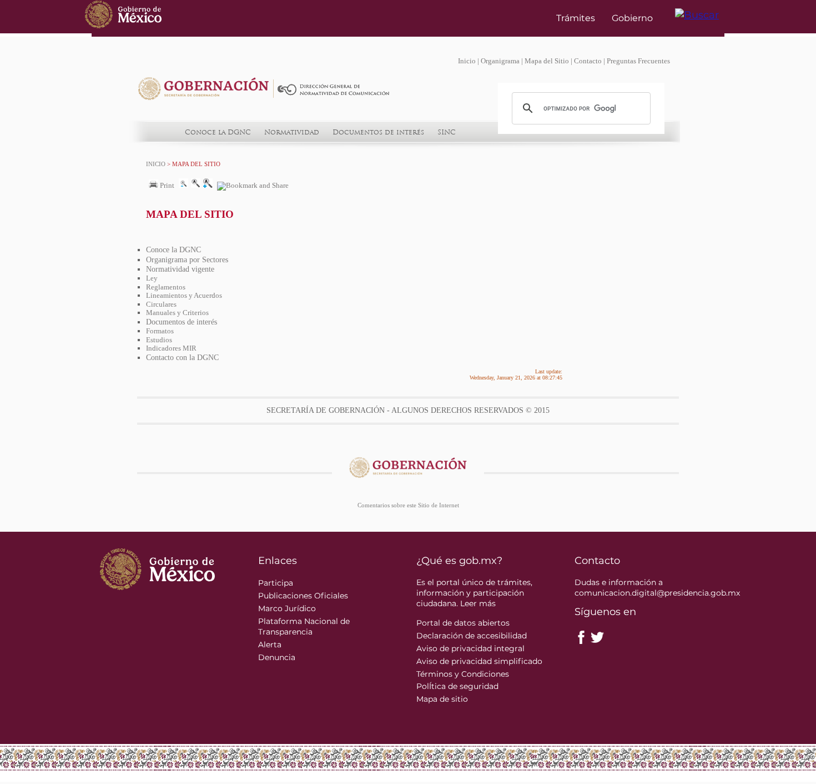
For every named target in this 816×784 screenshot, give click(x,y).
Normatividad (291, 132)
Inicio (467, 61)
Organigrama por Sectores (187, 259)
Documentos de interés (378, 132)
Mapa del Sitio (547, 61)
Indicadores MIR (171, 348)
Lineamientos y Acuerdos (184, 295)
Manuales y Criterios (177, 312)
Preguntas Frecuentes (638, 61)
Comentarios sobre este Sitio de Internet (408, 505)
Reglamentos (165, 287)
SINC (446, 132)
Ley (152, 278)
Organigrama (500, 61)
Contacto (588, 61)
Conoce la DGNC (218, 132)
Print (166, 185)
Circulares (161, 304)
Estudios (159, 340)
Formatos (160, 331)
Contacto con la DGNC (182, 357)
